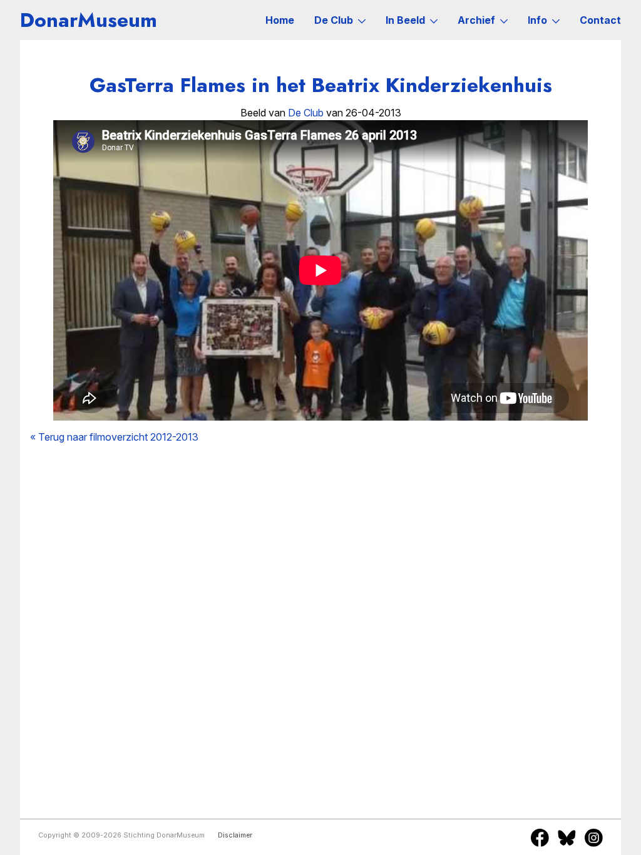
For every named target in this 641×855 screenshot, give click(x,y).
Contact (600, 20)
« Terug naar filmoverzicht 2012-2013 (114, 437)
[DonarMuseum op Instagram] (594, 837)
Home (279, 20)
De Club (333, 20)
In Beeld (405, 20)
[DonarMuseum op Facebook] (540, 837)
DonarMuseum (88, 20)
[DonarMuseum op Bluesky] (567, 837)
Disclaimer (235, 835)
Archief (476, 20)
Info (537, 20)
